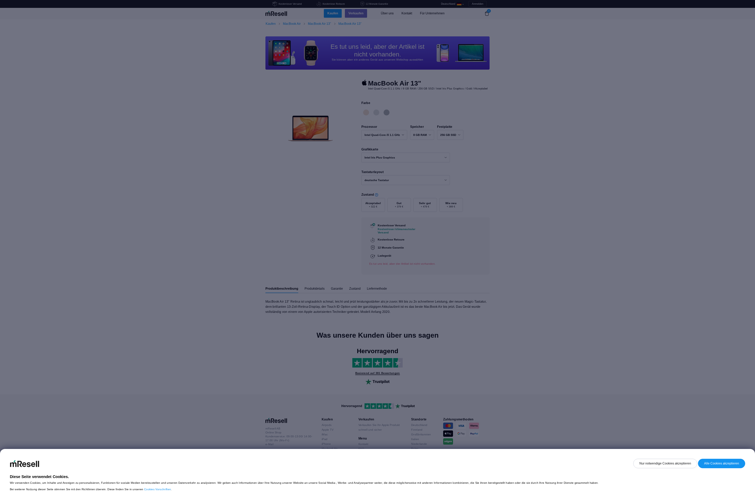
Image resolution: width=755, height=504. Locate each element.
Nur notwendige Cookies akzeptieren (665, 463)
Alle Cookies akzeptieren (721, 463)
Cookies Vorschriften (157, 489)
